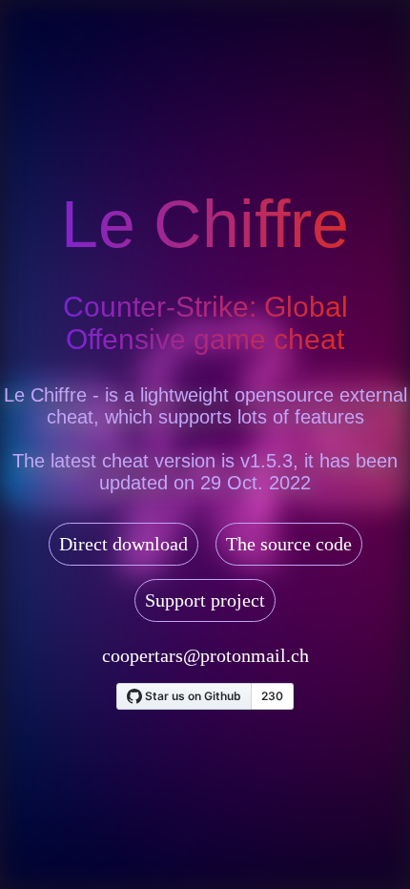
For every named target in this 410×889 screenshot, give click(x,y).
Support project (205, 599)
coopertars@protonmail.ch (205, 655)
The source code (289, 543)
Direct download (123, 543)
